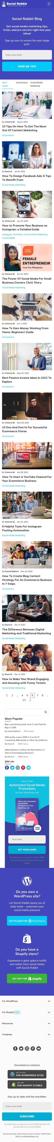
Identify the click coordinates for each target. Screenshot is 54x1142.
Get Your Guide (27, 849)
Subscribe (27, 1116)
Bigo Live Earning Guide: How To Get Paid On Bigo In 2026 (25, 726)
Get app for (19, 978)
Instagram (7, 234)
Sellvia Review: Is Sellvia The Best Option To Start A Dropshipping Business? (25, 751)
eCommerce (22, 82)
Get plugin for (18, 921)
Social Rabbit (8, 238)
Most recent (5, 84)
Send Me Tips (27, 66)
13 (24, 700)
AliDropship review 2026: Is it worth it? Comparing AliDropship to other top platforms (26, 738)
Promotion (18, 234)
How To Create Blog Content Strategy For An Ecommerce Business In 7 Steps (27, 579)
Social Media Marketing (36, 84)
